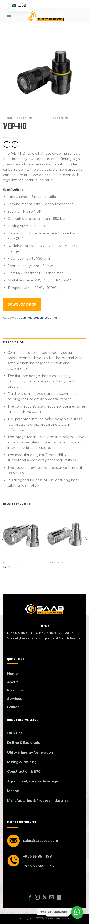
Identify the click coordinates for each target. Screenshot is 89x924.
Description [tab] (13, 342)
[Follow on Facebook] (30, 897)
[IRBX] (22, 534)
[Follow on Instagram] (37, 897)
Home (8, 118)
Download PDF (21, 304)
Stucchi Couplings (55, 118)
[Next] (86, 547)
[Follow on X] (44, 897)
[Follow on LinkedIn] (59, 897)
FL (49, 567)
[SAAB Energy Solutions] (44, 15)
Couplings (26, 118)
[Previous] (3, 547)
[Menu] (8, 15)
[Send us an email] (51, 897)
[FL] (66, 534)
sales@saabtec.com (40, 841)
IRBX (7, 567)
